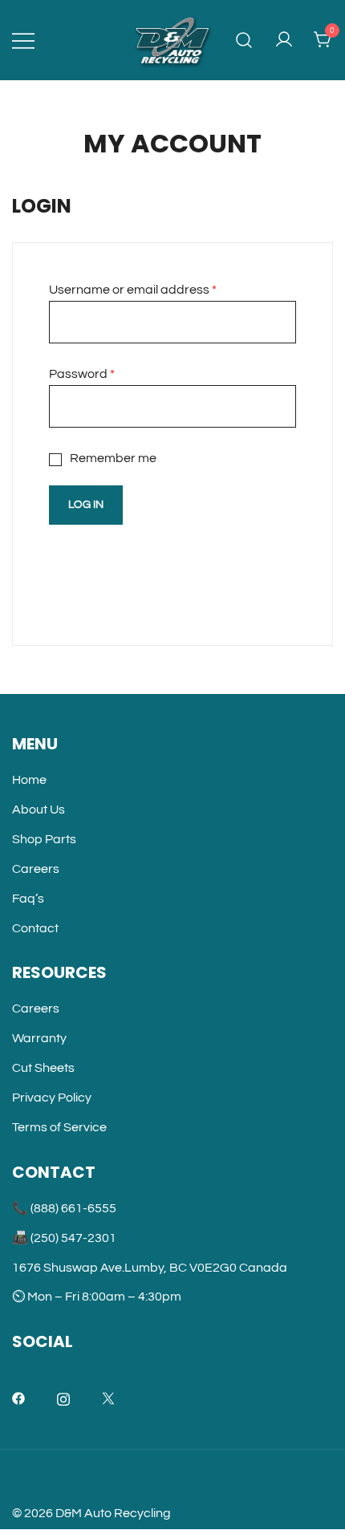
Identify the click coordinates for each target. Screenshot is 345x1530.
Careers (35, 868)
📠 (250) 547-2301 (64, 1238)
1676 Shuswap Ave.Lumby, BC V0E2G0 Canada (149, 1267)
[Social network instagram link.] (63, 1397)
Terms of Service (59, 1127)
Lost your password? (109, 555)
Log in (86, 504)
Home (29, 779)
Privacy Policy (51, 1097)
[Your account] (284, 40)
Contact (35, 928)
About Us (38, 809)
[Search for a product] (244, 40)
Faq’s (28, 898)
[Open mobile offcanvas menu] (23, 40)
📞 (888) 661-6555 (64, 1208)
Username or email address (133, 289)
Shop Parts (44, 839)
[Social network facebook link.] (18, 1397)
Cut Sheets (43, 1067)
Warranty (39, 1038)
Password (82, 373)
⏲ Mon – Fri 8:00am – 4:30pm (96, 1296)
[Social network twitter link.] (108, 1397)
